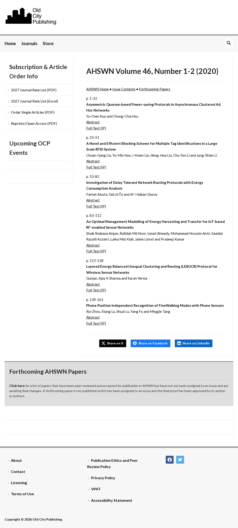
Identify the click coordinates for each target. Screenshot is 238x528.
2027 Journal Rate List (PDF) (33, 90)
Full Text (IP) (96, 128)
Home (10, 43)
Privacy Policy (103, 477)
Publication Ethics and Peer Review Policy (112, 463)
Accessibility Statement (111, 500)
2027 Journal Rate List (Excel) (34, 101)
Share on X (115, 343)
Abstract (93, 122)
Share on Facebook (153, 343)
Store (48, 43)
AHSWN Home (97, 89)
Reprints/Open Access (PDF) (34, 123)
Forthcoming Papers (154, 89)
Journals (29, 43)
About (16, 460)
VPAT (96, 489)
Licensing (19, 482)
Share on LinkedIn (196, 343)
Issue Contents (124, 89)
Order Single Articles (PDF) (32, 112)
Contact (18, 471)
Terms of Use (22, 494)
